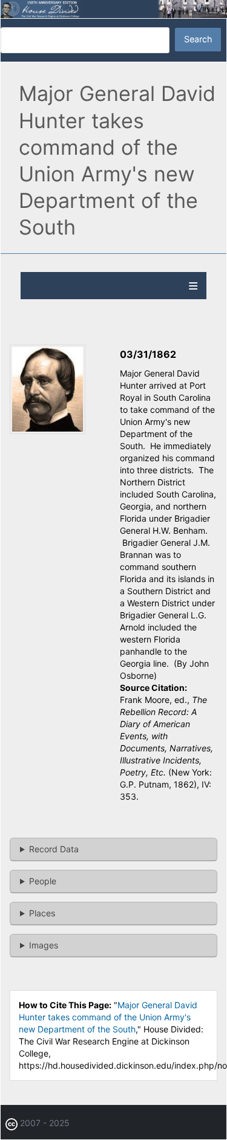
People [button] (42, 881)
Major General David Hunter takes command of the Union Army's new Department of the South (108, 1017)
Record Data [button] (54, 849)
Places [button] (42, 913)
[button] (47, 431)
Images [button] (43, 945)
